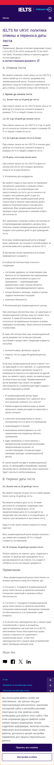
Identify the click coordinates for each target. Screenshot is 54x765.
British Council (9, 10)
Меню (6, 18)
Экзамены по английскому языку (17, 685)
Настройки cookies (27, 757)
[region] (27, 728)
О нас (5, 679)
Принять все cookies (27, 747)
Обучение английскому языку (16, 690)
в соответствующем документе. (20, 61)
